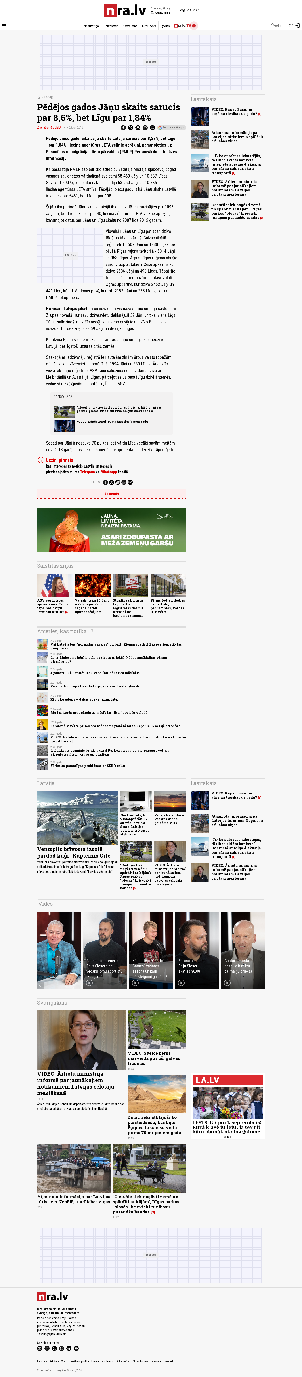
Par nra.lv (42, 1361)
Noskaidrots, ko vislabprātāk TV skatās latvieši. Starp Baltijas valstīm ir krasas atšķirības (134, 824)
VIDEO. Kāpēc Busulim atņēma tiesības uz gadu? (113, 421)
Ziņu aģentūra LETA (49, 127)
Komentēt (111, 494)
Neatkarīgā (91, 26)
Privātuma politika (79, 1361)
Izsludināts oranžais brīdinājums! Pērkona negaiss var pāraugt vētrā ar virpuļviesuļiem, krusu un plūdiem (110, 752)
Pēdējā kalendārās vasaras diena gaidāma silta (169, 819)
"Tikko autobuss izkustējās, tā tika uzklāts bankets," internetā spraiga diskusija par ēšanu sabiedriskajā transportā (236, 164)
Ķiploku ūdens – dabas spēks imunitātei (84, 699)
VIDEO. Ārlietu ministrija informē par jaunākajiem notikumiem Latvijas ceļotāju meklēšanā (234, 188)
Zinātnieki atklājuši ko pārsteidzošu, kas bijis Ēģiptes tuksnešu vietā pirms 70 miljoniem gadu (154, 1124)
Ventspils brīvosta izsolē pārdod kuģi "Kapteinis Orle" (75, 852)
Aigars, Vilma (160, 13)
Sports (165, 26)
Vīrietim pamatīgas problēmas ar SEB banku (87, 766)
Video (45, 903)
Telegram (87, 472)
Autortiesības (124, 1361)
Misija (64, 1361)
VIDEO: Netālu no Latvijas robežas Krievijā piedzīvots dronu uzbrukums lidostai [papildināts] (118, 739)
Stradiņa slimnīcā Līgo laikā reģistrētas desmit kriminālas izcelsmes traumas (128, 608)
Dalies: (96, 482)
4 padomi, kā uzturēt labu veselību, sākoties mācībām (95, 673)
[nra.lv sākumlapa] (125, 10)
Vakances (157, 1361)
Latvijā (49, 97)
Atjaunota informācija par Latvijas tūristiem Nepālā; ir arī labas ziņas (237, 136)
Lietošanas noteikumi (102, 1361)
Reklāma (54, 1361)
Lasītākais (204, 99)
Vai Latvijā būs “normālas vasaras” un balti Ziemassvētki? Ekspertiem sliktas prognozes (116, 646)
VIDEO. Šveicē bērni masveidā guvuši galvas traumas (154, 1058)
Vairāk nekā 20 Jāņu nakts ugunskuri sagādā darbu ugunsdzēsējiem (92, 606)
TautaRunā (130, 26)
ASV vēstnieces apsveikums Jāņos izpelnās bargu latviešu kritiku (52, 606)
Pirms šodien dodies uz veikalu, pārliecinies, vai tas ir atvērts (168, 606)
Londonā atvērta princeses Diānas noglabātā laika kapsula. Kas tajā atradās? (115, 726)
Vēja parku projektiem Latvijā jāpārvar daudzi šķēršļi (94, 686)
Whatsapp (109, 472)
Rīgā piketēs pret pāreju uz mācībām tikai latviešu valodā (98, 712)
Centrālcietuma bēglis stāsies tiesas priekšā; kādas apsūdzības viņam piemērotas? (108, 659)
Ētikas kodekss (141, 1361)
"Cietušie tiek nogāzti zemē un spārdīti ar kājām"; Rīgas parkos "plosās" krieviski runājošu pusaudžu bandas (119, 409)
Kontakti (169, 1361)
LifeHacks (149, 26)
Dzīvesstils (111, 26)
